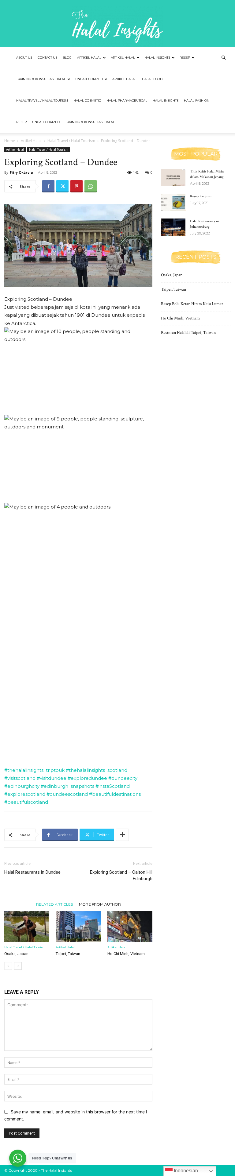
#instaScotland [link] (112, 786)
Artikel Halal (89, 58)
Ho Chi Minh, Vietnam (126, 953)
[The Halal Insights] (117, 23)
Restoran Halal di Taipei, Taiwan (188, 332)
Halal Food (152, 79)
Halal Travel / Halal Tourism (42, 101)
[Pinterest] (76, 186)
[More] (122, 835)
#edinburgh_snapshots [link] (67, 786)
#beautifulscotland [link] (26, 802)
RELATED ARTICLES (54, 904)
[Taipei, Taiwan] (78, 926)
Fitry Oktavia (21, 172)
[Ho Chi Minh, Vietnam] (129, 926)
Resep (185, 58)
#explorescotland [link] (24, 794)
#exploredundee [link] (87, 778)
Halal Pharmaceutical (126, 101)
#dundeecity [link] (122, 778)
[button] (223, 58)
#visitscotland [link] (19, 778)
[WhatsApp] (90, 186)
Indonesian (185, 1170)
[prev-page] (8, 966)
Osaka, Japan (16, 953)
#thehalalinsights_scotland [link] (96, 770)
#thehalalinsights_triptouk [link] (34, 770)
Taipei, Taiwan (68, 953)
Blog (67, 58)
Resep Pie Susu (200, 196)
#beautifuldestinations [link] (115, 794)
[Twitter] (62, 186)
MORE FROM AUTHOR (100, 904)
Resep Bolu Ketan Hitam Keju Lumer (192, 304)
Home (9, 140)
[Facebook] (48, 186)
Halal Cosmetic (87, 101)
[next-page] (18, 966)
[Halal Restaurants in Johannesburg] (173, 227)
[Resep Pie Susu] (173, 202)
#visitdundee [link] (51, 778)
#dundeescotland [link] (67, 794)
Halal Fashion (196, 101)
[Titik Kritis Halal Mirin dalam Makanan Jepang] (173, 177)
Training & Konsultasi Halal (41, 79)
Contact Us (47, 58)
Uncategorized (89, 79)
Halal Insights (157, 58)
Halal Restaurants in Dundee (32, 872)
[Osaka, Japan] (26, 926)
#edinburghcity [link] (21, 786)
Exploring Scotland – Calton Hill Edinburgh (121, 875)
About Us (24, 58)
